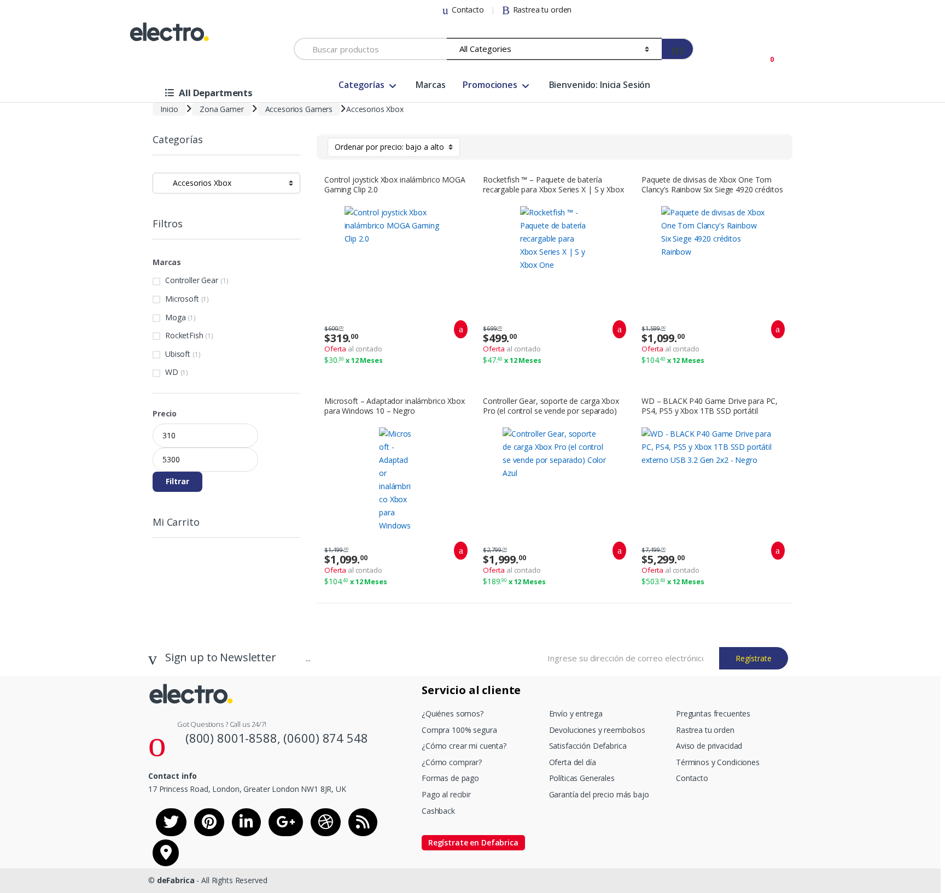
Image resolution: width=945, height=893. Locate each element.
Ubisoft (177, 354)
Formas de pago (450, 778)
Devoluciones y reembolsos (597, 730)
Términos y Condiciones (718, 762)
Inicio (169, 109)
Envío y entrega (576, 713)
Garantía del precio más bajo (599, 794)
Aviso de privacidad (709, 746)
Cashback (438, 811)
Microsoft (182, 298)
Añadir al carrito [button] (458, 329)
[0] (765, 53)
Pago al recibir (446, 794)
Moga (175, 317)
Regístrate (754, 658)
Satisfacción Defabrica (588, 746)
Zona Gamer (222, 109)
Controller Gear (191, 280)
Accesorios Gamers (299, 109)
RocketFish (184, 335)
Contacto (468, 9)
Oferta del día (572, 762)
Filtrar (177, 481)
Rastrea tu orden (542, 9)
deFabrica (176, 880)
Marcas (430, 85)
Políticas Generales (582, 778)
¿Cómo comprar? (452, 762)
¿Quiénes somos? (452, 713)
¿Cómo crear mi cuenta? (464, 746)
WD (171, 372)
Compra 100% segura (459, 730)
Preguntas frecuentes (713, 713)
